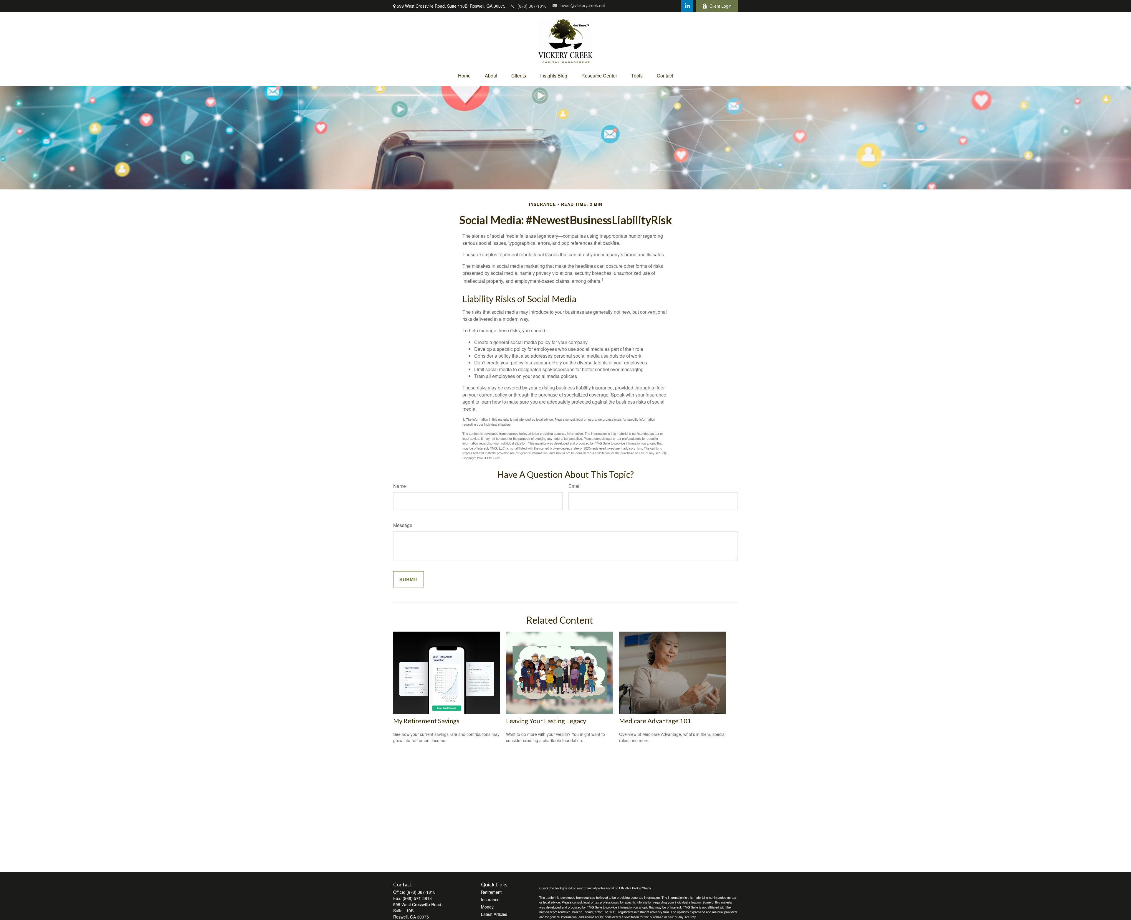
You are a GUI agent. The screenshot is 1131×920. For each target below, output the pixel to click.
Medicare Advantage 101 (655, 721)
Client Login (721, 6)
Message (402, 525)
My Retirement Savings (426, 721)
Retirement (491, 892)
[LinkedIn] (687, 6)
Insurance (490, 899)
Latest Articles (494, 914)
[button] (464, 75)
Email (574, 486)
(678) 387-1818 (532, 6)
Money (487, 907)
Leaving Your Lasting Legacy (546, 721)
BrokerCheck (641, 888)
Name (399, 486)
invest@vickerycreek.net (582, 5)
